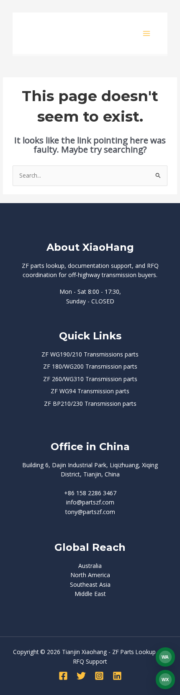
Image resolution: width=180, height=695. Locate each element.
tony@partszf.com (90, 512)
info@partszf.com (90, 502)
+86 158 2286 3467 (90, 493)
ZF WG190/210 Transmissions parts (90, 354)
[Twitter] (81, 675)
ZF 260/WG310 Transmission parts (90, 379)
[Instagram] (99, 675)
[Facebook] (63, 675)
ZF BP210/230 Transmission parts (90, 403)
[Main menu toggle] (147, 33)
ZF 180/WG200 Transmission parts (90, 366)
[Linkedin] (117, 675)
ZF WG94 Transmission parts (90, 391)
